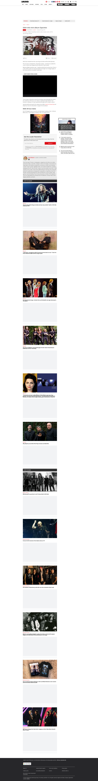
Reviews (37, 4)
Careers (50, 770)
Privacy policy (64, 768)
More (50, 4)
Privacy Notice (28, 147)
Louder (34, 29)
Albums (28, 24)
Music (24, 24)
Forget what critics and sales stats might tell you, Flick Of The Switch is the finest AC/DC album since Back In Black (67, 127)
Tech (42, 4)
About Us (25, 768)
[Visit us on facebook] (52, 1)
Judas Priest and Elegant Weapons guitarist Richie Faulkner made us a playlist (66, 133)
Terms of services (39, 146)
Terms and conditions (53, 768)
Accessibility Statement (40, 770)
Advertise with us (65, 770)
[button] (74, 1)
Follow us (48, 58)
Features (32, 4)
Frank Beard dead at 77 (34, 20)
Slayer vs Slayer (59, 20)
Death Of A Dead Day (49, 104)
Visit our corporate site (61, 760)
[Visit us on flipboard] (59, 1)
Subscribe (62, 1)
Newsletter (54, 58)
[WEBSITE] (29, 159)
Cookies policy (25, 770)
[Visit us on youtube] (57, 1)
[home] (22, 4)
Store (45, 4)
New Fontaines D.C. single (47, 20)
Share (26, 58)
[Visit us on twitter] (54, 1)
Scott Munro (29, 29)
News (26, 4)
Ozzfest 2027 (67, 20)
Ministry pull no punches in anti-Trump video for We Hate (67, 147)
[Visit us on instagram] (55, 1)
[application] (40, 85)
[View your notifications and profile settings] (70, 2)
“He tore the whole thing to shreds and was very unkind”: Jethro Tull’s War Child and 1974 (67, 152)
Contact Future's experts (40, 768)
